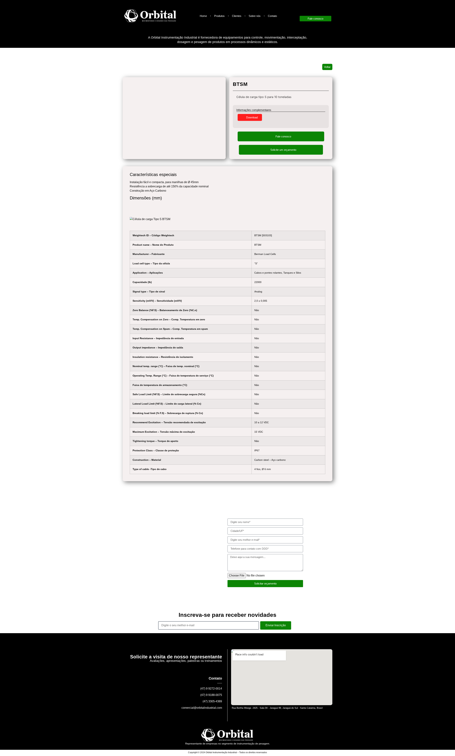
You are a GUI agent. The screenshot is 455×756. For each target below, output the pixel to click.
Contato (272, 15)
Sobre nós (255, 15)
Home (203, 15)
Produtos (219, 15)
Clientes (236, 15)
